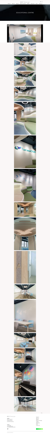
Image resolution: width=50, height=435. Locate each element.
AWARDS (37, 421)
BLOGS (37, 424)
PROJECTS (37, 417)
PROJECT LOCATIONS (39, 420)
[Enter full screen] (41, 41)
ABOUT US (37, 418)
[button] (9, 3)
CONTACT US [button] (38, 425)
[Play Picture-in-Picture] (40, 41)
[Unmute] (9, 41)
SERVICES (37, 419)
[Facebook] (7, 429)
